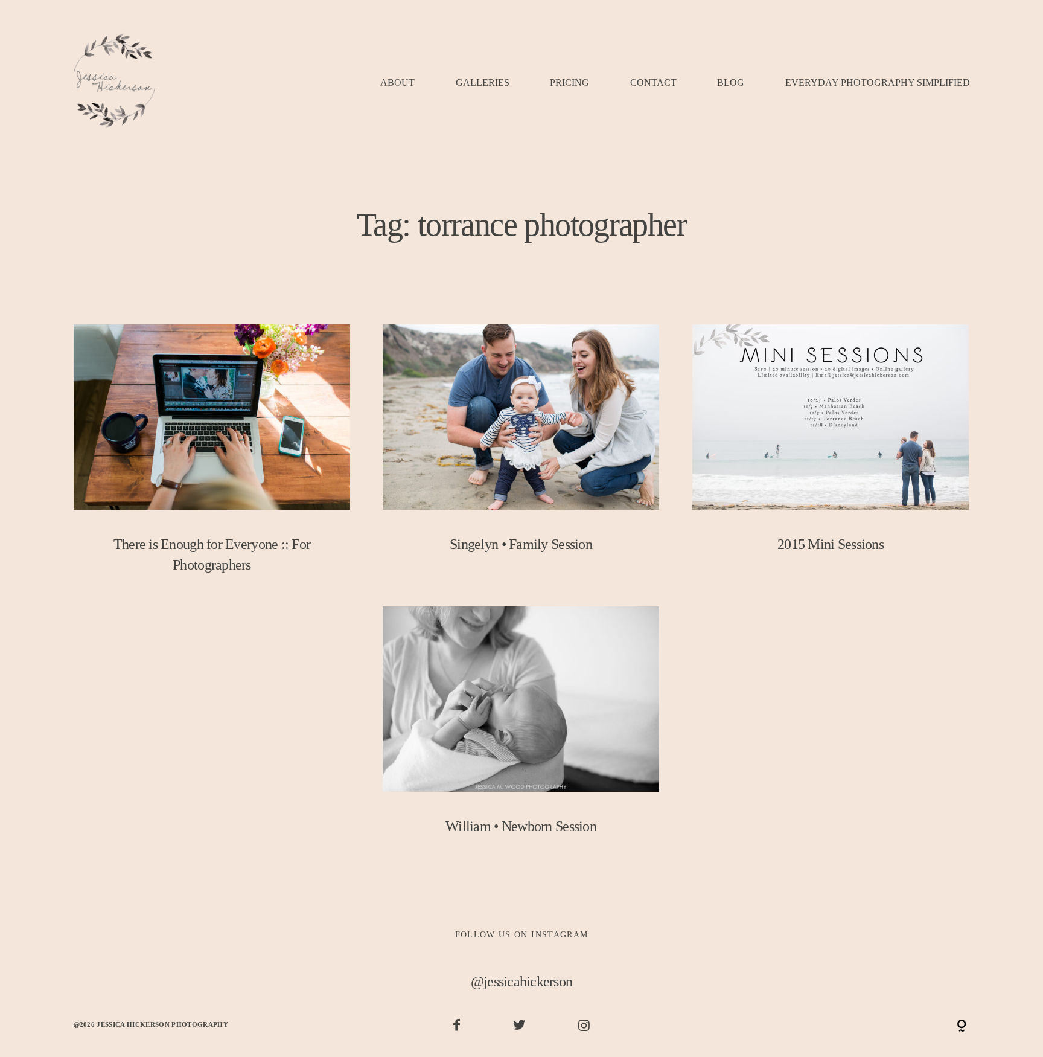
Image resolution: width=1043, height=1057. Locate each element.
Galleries (482, 83)
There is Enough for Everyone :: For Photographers (212, 459)
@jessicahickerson (522, 981)
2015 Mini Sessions (831, 449)
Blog (730, 83)
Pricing (569, 83)
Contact (653, 83)
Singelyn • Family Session (521, 449)
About (397, 83)
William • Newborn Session (521, 731)
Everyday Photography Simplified (877, 83)
